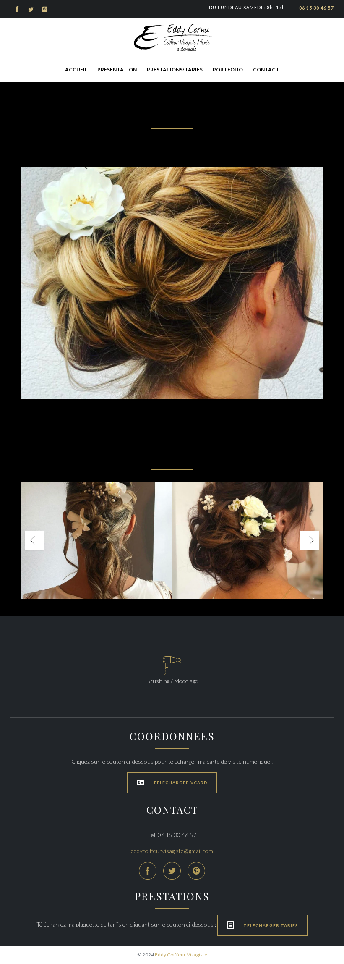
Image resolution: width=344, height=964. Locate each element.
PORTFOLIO (228, 69)
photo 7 (247, 534)
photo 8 (96, 534)
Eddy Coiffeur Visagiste (181, 954)
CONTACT (266, 69)
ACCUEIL (76, 69)
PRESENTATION (117, 69)
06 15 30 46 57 (316, 7)
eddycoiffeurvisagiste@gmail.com (172, 850)
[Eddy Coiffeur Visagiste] (172, 37)
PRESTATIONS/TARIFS (175, 69)
